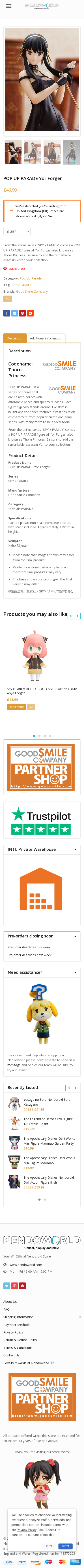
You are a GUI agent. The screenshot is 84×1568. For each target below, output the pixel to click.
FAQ (6, 1309)
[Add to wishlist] (7, 299)
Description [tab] (15, 338)
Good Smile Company (32, 291)
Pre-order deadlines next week (29, 955)
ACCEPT (65, 1546)
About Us (10, 1301)
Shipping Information (18, 1317)
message (14, 1065)
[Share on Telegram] (14, 313)
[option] (42, 79)
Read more (16, 707)
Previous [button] (11, 80)
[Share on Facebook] (6, 313)
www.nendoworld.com (26, 1265)
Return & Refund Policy (20, 1340)
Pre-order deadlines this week (28, 947)
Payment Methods (16, 1325)
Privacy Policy (13, 1332)
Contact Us (11, 1355)
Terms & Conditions (17, 1347)
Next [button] (72, 80)
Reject (48, 1546)
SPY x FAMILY (21, 285)
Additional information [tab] (46, 338)
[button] (77, 162)
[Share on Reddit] (30, 313)
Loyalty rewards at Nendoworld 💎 (28, 1363)
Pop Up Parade (31, 278)
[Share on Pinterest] (22, 313)
